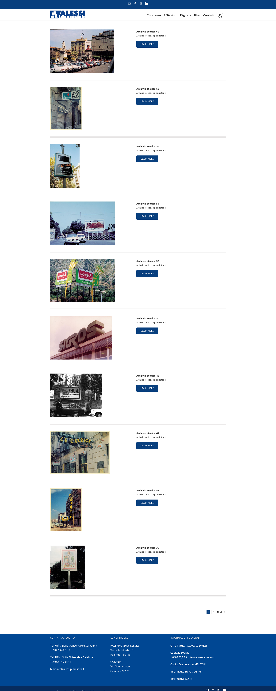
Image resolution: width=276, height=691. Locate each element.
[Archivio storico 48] (91, 395)
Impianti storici (159, 35)
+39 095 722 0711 (60, 662)
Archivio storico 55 (147, 203)
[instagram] (141, 3)
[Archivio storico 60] (91, 108)
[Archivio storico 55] (91, 223)
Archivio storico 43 (147, 490)
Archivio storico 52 (147, 261)
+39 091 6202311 (60, 650)
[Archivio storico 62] (91, 51)
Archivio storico (143, 35)
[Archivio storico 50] (91, 338)
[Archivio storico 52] (91, 280)
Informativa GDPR (181, 678)
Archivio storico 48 (147, 375)
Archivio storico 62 (147, 31)
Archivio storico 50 (147, 318)
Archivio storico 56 (147, 146)
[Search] (220, 15)
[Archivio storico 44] (91, 452)
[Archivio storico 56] (91, 166)
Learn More (147, 44)
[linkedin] (146, 3)
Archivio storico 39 (147, 547)
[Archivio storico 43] (91, 509)
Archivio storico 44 (147, 433)
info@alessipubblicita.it (70, 669)
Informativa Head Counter (186, 671)
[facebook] (135, 3)
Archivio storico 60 (147, 88)
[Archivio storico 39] (91, 567)
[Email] (129, 3)
